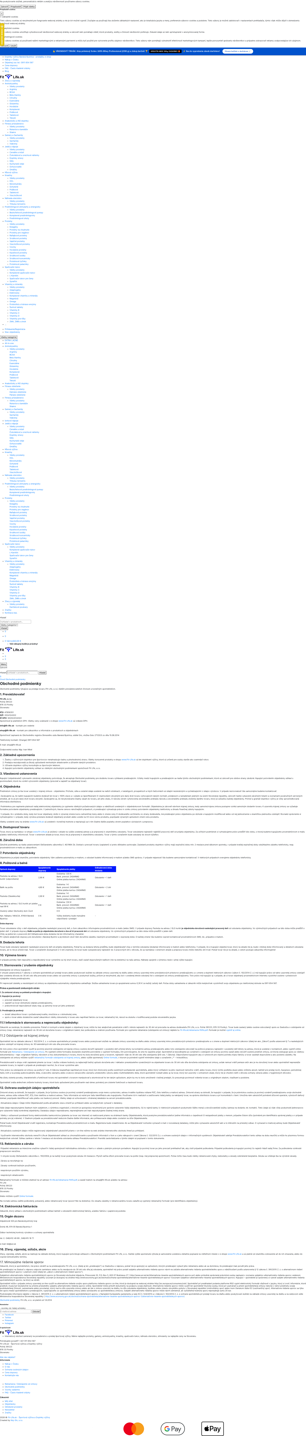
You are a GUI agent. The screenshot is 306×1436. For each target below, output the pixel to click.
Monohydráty (16, 184)
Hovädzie (14, 106)
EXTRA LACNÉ (11, 340)
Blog (7, 71)
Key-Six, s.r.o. (17, 1420)
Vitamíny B (14, 310)
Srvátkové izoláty (17, 255)
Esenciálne (14, 101)
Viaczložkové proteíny (20, 244)
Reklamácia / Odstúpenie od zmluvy (21, 1384)
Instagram (9, 1323)
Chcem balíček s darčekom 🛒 (238, 51)
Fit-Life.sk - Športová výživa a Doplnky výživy (29, 1417)
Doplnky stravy (16, 158)
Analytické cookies (10, 28)
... (5, 324)
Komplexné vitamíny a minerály (24, 295)
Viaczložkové (16, 195)
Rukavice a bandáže (19, 129)
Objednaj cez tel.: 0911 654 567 (19, 62)
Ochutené (14, 187)
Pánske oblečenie (17, 395)
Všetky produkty (17, 86)
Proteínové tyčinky (18, 261)
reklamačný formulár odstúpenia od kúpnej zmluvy (57, 1057)
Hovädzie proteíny (18, 250)
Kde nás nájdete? (7, 1357)
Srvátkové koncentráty (20, 258)
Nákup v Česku (12, 59)
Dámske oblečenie (18, 392)
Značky (8, 610)
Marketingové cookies (12, 37)
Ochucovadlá (15, 166)
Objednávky (10, 1404)
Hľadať (3, 617)
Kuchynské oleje (17, 164)
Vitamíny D (14, 316)
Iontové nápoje (11, 420)
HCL (12, 181)
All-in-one (9, 343)
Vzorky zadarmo (12, 1389)
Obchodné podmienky (15, 679)
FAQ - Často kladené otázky (17, 68)
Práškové (14, 112)
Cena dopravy (11, 65)
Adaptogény (15, 290)
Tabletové (14, 115)
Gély (12, 161)
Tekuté (13, 118)
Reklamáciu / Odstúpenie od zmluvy (28, 1052)
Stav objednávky (12, 332)
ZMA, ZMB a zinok (18, 321)
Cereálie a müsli (17, 152)
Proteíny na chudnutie (19, 230)
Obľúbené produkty (13, 1407)
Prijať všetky (29, 6)
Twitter (8, 1317)
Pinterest (9, 1320)
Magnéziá (14, 298)
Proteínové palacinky (19, 264)
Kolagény (14, 227)
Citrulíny (13, 98)
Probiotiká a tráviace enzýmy (23, 304)
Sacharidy (14, 141)
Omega (13, 301)
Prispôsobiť (16, 6)
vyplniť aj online (233, 1030)
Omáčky (13, 169)
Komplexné (14, 109)
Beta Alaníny (15, 95)
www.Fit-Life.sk (66, 721)
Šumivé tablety (16, 307)
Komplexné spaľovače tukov (22, 273)
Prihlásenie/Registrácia (15, 329)
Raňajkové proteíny (18, 235)
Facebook (9, 1314)
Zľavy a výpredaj (12, 80)
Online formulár (110, 1057)
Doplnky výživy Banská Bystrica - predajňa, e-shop (28, 57)
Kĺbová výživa (11, 172)
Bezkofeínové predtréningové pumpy (26, 212)
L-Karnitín (14, 275)
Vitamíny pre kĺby (17, 318)
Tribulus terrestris (17, 204)
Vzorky (13, 247)
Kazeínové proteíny (18, 252)
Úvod (2, 679)
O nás (7, 1367)
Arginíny (13, 89)
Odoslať (36, 1311)
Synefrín (13, 281)
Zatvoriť (4, 6)
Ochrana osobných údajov (16, 1369)
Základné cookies (10, 17)
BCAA (12, 92)
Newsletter (10, 1410)
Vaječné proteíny (17, 241)
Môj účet (9, 1401)
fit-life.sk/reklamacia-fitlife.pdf (194, 1030)
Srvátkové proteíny (18, 238)
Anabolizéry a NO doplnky (17, 121)
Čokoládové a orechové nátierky (24, 155)
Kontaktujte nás (12, 1375)
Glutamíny (14, 103)
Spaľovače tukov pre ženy (21, 278)
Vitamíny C (14, 313)
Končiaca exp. (11, 613)
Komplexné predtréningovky (22, 215)
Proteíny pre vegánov (19, 232)
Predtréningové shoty (19, 218)
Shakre (13, 132)
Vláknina (13, 144)
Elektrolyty (14, 293)
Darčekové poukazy (19, 607)
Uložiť (13, 46)
